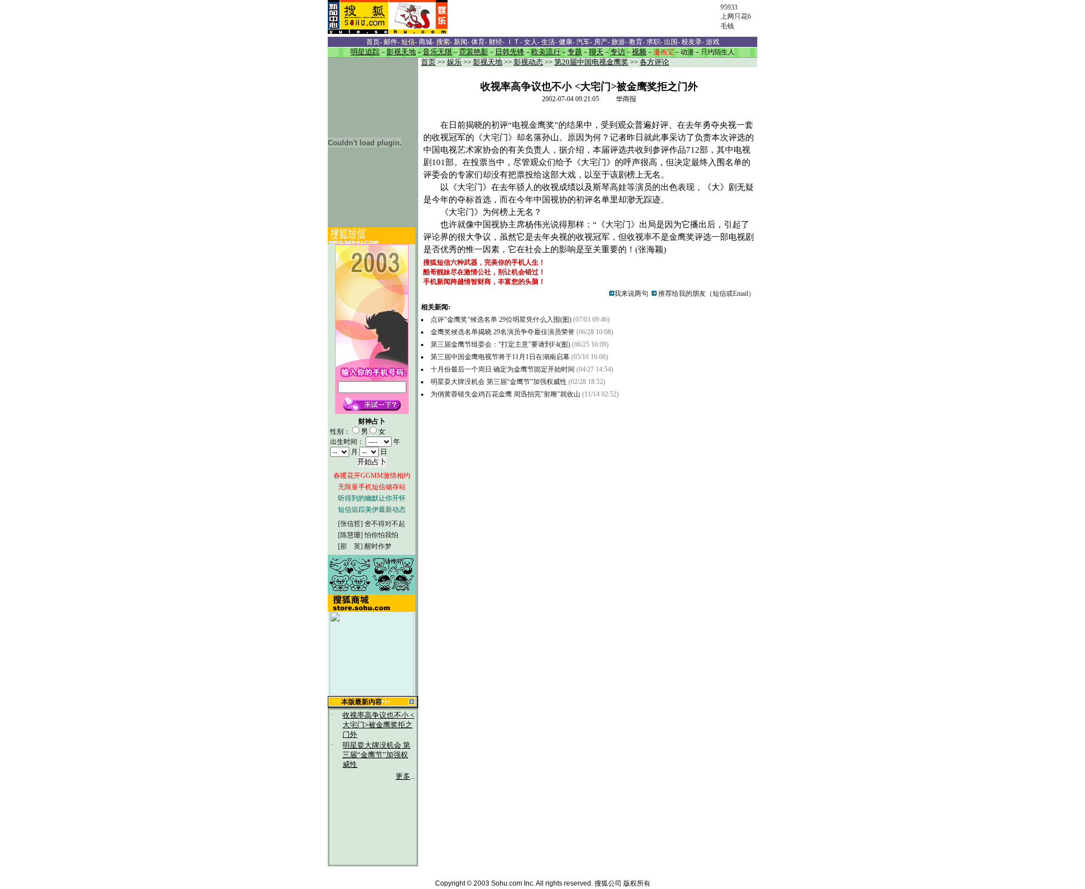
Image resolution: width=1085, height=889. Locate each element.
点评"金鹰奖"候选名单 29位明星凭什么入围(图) (501, 319)
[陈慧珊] (350, 535)
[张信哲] (350, 524)
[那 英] (350, 546)
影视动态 (528, 62)
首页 (428, 62)
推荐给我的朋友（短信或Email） (706, 293)
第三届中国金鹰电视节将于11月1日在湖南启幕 (500, 357)
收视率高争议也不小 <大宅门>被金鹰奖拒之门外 (378, 725)
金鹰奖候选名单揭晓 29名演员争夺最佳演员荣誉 (503, 332)
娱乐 (454, 62)
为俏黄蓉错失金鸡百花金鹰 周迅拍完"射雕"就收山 (505, 394)
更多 (403, 776)
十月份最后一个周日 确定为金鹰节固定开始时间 (503, 369)
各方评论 (654, 62)
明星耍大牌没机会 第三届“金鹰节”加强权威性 (376, 755)
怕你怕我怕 (381, 535)
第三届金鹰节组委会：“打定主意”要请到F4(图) (500, 344)
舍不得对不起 (384, 524)
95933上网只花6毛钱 (736, 16)
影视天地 (487, 62)
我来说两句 (631, 293)
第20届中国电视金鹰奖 (591, 62)
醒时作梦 (378, 546)
